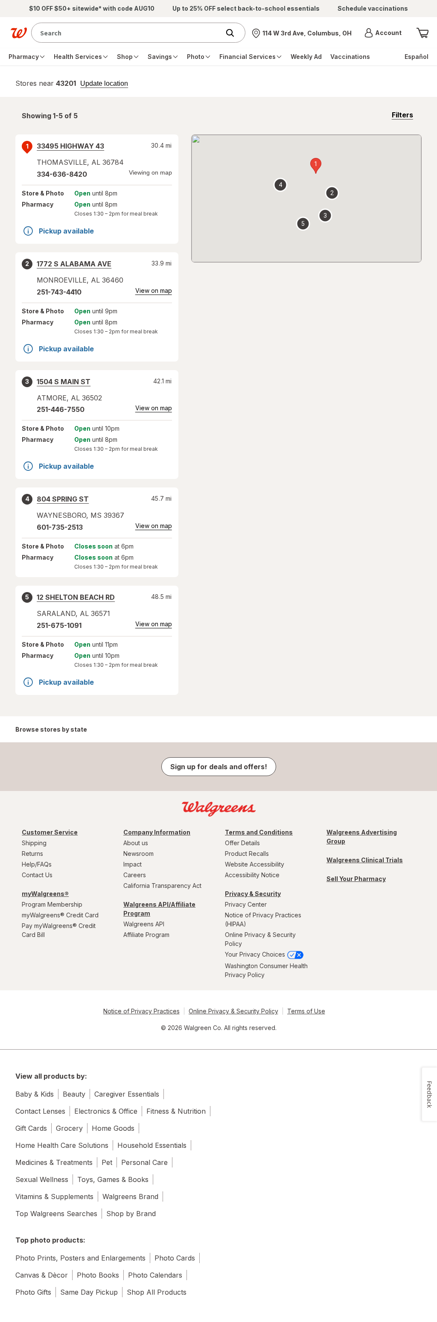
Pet (107, 1162)
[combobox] (128, 32)
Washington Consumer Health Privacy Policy (266, 970)
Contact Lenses (40, 1111)
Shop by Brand (131, 1213)
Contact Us (37, 874)
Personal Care (144, 1162)
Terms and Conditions (259, 832)
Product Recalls (247, 853)
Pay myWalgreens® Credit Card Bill (59, 930)
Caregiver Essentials (126, 1094)
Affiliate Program (146, 934)
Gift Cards (31, 1128)
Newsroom (138, 853)
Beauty (74, 1094)
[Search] (234, 32)
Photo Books (98, 1275)
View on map (153, 290)
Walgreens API (143, 924)
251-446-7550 (60, 409)
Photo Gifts (33, 1292)
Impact (132, 864)
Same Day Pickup (89, 1292)
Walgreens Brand (130, 1196)
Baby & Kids (34, 1094)
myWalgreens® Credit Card (60, 915)
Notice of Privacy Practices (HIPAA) (263, 919)
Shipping (34, 842)
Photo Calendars (155, 1275)
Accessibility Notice (252, 874)
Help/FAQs (37, 864)
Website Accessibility (254, 864)
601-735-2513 (60, 527)
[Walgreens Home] (19, 32)
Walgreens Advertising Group (361, 837)
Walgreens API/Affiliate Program (159, 909)
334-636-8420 (62, 174)
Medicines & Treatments (54, 1162)
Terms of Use (306, 1011)
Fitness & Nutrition (176, 1111)
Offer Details (242, 842)
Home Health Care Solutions (61, 1145)
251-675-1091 (59, 625)
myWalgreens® (45, 893)
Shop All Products (156, 1292)
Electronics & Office (105, 1111)
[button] (383, 32)
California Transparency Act (162, 885)
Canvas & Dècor (41, 1275)
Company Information (156, 832)
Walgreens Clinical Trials (364, 860)
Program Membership (52, 904)
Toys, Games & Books (113, 1179)
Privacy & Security (253, 893)
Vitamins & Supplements (54, 1196)
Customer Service (50, 832)
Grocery (69, 1128)
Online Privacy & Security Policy (260, 939)
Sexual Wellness (41, 1179)
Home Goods (113, 1128)
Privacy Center (246, 904)
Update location (104, 84)
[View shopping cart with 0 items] (422, 32)
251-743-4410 (59, 292)
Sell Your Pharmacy (356, 878)
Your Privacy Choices (256, 954)
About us (135, 842)
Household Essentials (151, 1145)
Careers (134, 874)
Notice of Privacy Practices (141, 1011)
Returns (32, 853)
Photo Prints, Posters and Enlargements (80, 1258)
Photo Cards (174, 1258)
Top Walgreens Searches (56, 1213)
